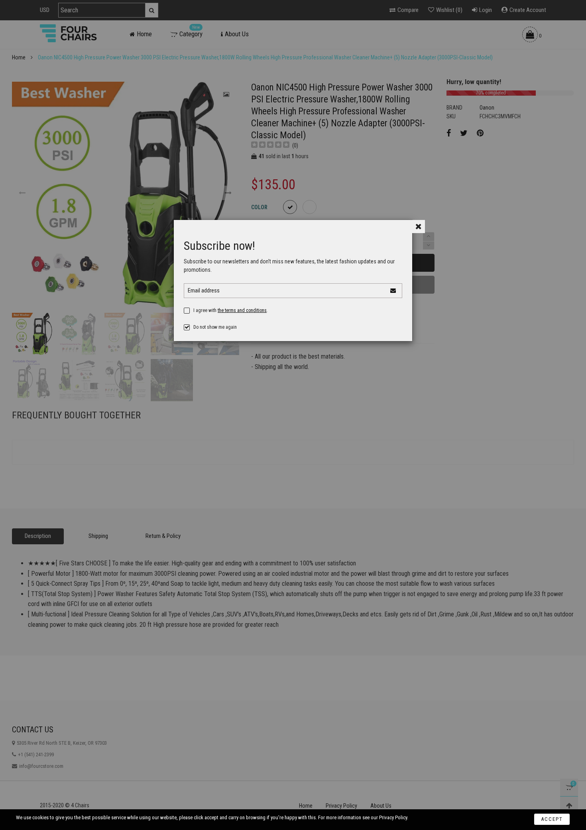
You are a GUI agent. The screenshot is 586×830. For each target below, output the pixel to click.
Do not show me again (215, 327)
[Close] (418, 226)
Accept (552, 819)
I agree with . (230, 310)
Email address (204, 290)
